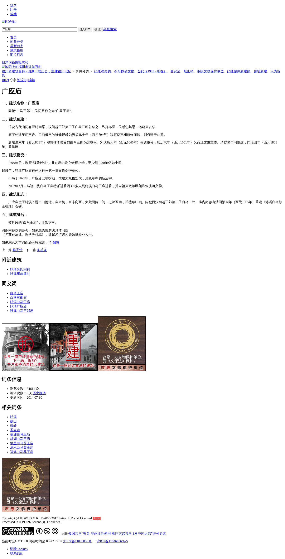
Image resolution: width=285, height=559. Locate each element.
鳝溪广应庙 (18, 306)
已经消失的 (103, 71)
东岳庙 (42, 250)
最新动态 (16, 46)
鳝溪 (13, 417)
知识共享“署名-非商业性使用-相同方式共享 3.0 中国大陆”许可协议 (117, 533)
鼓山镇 (189, 71)
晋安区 (175, 71)
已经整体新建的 (239, 71)
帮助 (13, 14)
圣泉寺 (15, 430)
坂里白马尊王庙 (21, 443)
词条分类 (16, 41)
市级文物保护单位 (210, 71)
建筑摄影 (16, 50)
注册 (13, 9)
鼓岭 (13, 425)
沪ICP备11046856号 (77, 541)
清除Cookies (19, 549)
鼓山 (13, 421)
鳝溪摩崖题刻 (20, 274)
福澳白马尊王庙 (21, 452)
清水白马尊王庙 (21, 447)
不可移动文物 (124, 71)
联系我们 (16, 553)
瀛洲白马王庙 (20, 434)
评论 (22, 80)
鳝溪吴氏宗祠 (20, 269)
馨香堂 (18, 250)
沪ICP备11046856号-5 (112, 541)
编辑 (31, 80)
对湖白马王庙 (20, 439)
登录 (13, 5)
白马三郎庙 (18, 297)
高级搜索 (110, 29)
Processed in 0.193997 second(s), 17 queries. (31, 522)
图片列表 (16, 55)
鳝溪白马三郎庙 (21, 310)
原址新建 (261, 71)
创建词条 (8, 62)
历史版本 (39, 393)
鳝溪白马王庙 (20, 302)
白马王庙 (16, 293)
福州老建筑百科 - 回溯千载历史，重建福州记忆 (36, 71)
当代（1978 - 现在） (152, 71)
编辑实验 (21, 62)
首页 (13, 37)
